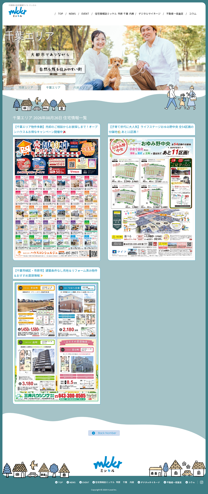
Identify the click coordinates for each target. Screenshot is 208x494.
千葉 (125, 13)
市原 (120, 13)
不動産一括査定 (174, 13)
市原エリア (26, 87)
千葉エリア (53, 87)
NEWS (72, 13)
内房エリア (80, 87)
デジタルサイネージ (149, 13)
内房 (131, 13)
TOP (60, 13)
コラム (192, 13)
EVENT (85, 13)
